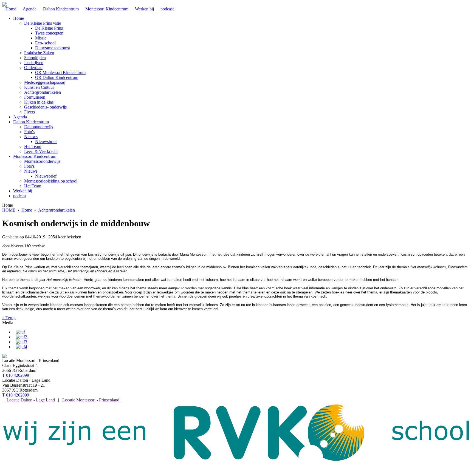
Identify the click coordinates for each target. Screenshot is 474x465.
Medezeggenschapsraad (44, 82)
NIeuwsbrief (46, 141)
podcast (19, 195)
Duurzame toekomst (52, 47)
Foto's (29, 131)
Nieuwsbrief (46, 176)
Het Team (32, 146)
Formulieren (34, 97)
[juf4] (21, 346)
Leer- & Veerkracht (41, 151)
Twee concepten (49, 33)
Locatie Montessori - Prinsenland (90, 400)
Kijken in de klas (38, 102)
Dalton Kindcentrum (31, 121)
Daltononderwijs (38, 126)
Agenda (20, 117)
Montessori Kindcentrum (34, 156)
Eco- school (45, 43)
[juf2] (21, 337)
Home (18, 18)
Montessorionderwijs (42, 161)
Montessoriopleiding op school (50, 181)
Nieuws (31, 136)
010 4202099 (17, 375)
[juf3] (21, 342)
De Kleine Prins (49, 28)
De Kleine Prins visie (42, 23)
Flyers (29, 112)
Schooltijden (35, 57)
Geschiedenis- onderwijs (45, 107)
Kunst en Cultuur (39, 87)
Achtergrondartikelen (42, 92)
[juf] (20, 332)
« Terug (9, 317)
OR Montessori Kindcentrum (60, 72)
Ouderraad (33, 67)
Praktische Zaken (39, 52)
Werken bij (22, 191)
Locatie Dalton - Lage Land (31, 400)
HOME (8, 210)
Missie (40, 38)
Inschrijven (33, 62)
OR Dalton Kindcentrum (56, 77)
